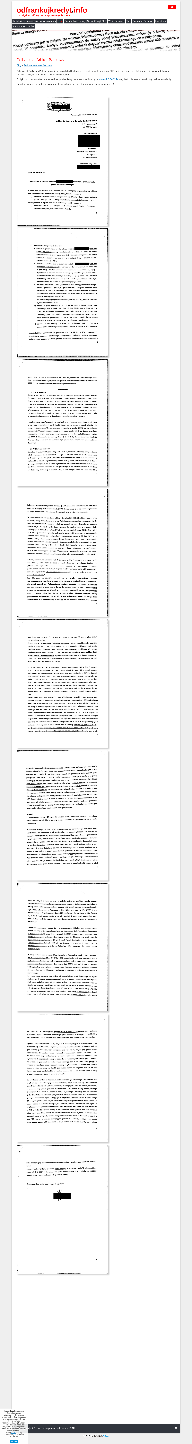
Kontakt (31, 26)
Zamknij (14, 1441)
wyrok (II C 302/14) (108, 79)
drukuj (176, 1428)
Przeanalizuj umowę (75, 21)
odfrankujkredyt (52, 10)
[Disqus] (96, 1315)
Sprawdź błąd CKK (96, 21)
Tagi (128, 21)
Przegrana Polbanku (143, 21)
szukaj (172, 7)
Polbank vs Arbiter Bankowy (38, 65)
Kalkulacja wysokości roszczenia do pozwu (34, 21)
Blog (60, 21)
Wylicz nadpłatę (116, 21)
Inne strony (160, 21)
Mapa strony (19, 26)
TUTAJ (13, 1433)
